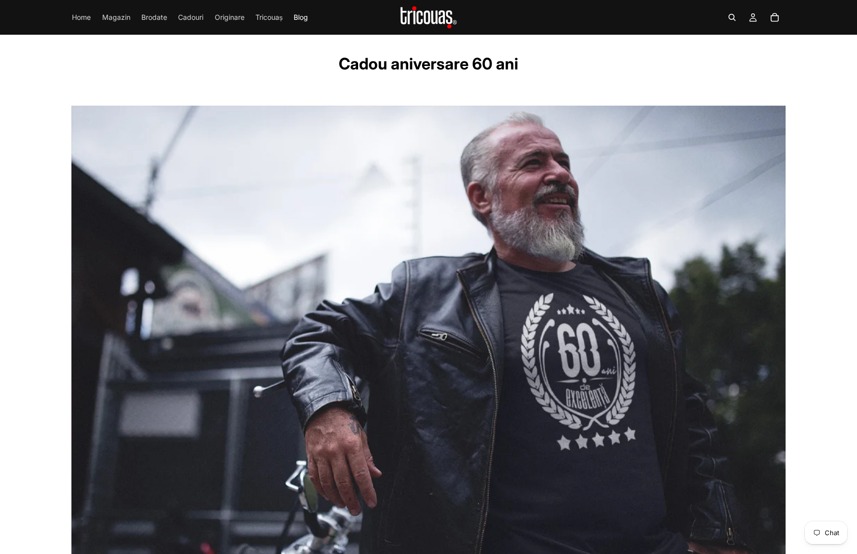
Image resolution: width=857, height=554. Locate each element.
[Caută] (732, 17)
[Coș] (775, 17)
